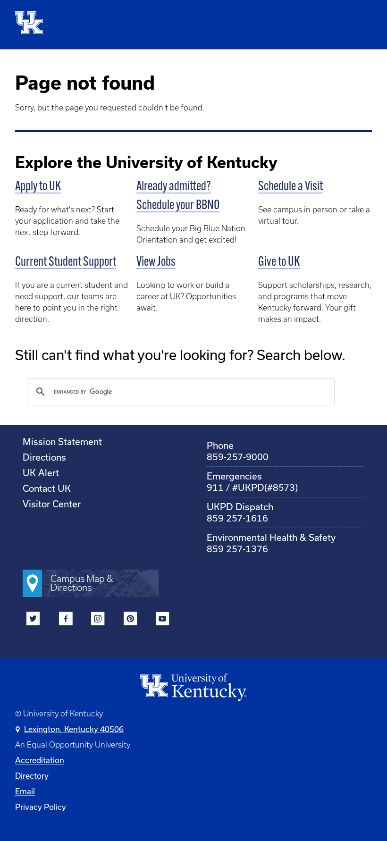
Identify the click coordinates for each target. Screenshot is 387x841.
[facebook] (65, 620)
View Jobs (156, 262)
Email (25, 791)
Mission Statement (62, 441)
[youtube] (162, 620)
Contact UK (47, 488)
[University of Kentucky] (35, 24)
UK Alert (41, 472)
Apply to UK (38, 186)
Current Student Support (65, 262)
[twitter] (33, 620)
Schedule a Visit (290, 186)
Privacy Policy (40, 806)
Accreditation (39, 760)
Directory (32, 775)
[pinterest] (130, 620)
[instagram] (98, 620)
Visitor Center (52, 503)
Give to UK (279, 262)
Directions (44, 457)
